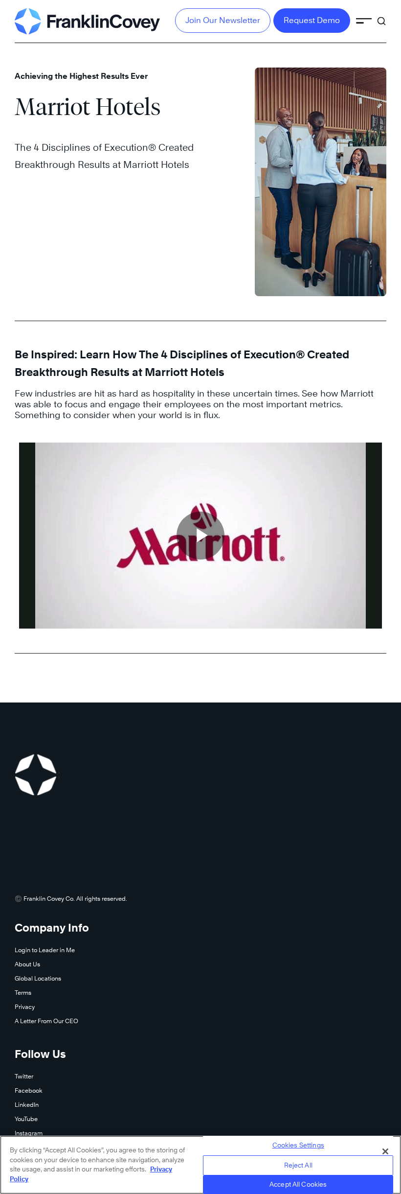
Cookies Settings (298, 1145)
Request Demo (312, 20)
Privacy (25, 1006)
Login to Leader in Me (45, 950)
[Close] (385, 1151)
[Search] (381, 17)
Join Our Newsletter (222, 20)
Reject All (298, 1165)
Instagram (29, 1133)
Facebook (29, 1090)
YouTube (26, 1119)
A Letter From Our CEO (46, 1021)
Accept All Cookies (298, 1184)
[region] (200, 1165)
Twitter (24, 1076)
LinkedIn (27, 1104)
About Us (27, 964)
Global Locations (38, 978)
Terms (23, 992)
